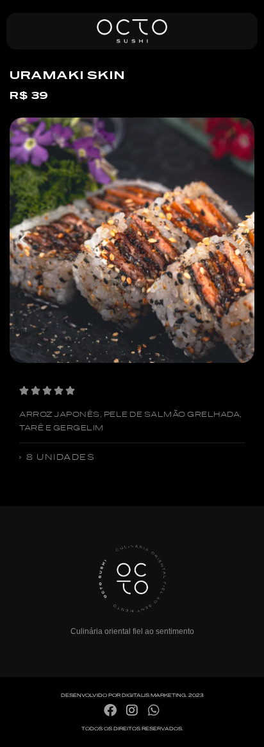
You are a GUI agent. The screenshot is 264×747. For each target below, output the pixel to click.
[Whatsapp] (153, 710)
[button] (22, 240)
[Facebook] (110, 710)
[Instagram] (132, 710)
